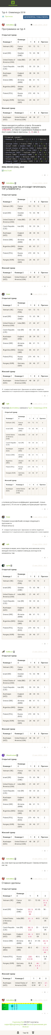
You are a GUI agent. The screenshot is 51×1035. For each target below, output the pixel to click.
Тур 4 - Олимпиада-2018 (37, 408)
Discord (29, 1024)
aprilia (8, 565)
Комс (8, 294)
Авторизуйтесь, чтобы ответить (36, 17)
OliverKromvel (11, 755)
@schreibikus (14, 408)
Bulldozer (9, 652)
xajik (7, 404)
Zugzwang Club (18, 1022)
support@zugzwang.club (14, 1024)
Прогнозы (9, 16)
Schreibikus (10, 25)
